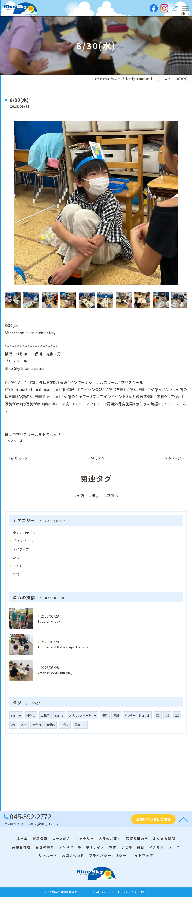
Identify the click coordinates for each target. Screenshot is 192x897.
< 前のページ (17, 458)
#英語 (79, 495)
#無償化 (111, 495)
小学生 (31, 715)
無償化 (50, 724)
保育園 (36, 724)
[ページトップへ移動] (183, 819)
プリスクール (14, 440)
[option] (96, 203)
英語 (116, 715)
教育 (16, 557)
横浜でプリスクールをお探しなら (33, 434)
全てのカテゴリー (26, 532)
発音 (16, 574)
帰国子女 (80, 724)
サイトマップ (142, 855)
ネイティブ (21, 549)
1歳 (167, 715)
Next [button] (182, 203)
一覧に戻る (96, 458)
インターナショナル (137, 715)
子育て (64, 724)
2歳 (177, 715)
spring (59, 715)
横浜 (105, 715)
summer (16, 715)
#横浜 (94, 495)
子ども (18, 566)
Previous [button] (9, 203)
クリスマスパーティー (82, 715)
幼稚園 (45, 715)
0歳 (157, 715)
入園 (24, 724)
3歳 (13, 724)
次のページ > (174, 458)
